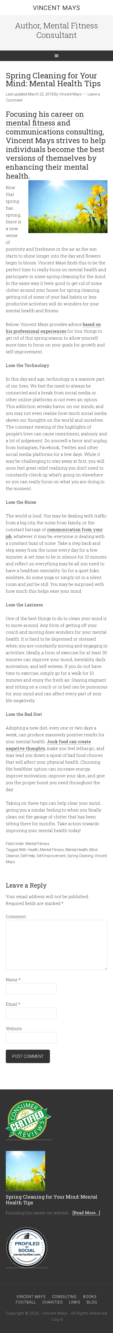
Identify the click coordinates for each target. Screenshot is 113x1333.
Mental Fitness (37, 844)
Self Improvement (51, 856)
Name (13, 979)
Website (14, 1028)
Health (33, 850)
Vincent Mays (56, 8)
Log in (57, 1319)
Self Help (27, 856)
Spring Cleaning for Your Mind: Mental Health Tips (51, 1200)
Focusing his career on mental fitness (45, 118)
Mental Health (76, 850)
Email (13, 1004)
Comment (16, 916)
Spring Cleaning (80, 856)
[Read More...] (86, 1212)
